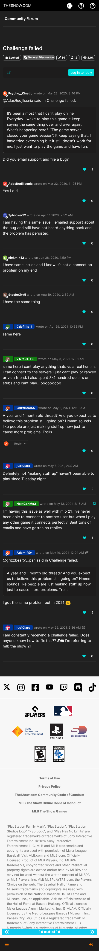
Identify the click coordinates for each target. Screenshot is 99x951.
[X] (6, 687)
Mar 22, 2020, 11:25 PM (65, 183)
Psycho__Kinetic (20, 93)
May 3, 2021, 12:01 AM (68, 359)
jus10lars (23, 466)
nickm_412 (16, 257)
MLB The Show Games (49, 811)
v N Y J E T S (26, 359)
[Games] (70, 5)
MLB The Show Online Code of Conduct (50, 803)
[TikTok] (92, 687)
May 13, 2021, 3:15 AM (70, 503)
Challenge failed (61, 100)
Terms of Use (49, 778)
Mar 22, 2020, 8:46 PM (64, 93)
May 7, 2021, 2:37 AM (63, 466)
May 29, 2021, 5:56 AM (64, 627)
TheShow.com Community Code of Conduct (49, 795)
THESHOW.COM (17, 5)
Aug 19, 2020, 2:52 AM (57, 294)
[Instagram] (21, 687)
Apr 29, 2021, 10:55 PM (66, 326)
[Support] (81, 5)
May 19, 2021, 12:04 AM (67, 552)
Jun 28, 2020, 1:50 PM (55, 257)
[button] (6, 944)
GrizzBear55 (26, 408)
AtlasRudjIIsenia (20, 183)
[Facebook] (35, 687)
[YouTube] (49, 687)
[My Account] (93, 5)
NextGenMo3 (26, 503)
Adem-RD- (24, 552)
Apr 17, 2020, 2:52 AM (57, 215)
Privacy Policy (49, 786)
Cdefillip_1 (24, 326)
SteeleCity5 (17, 294)
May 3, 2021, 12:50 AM (68, 408)
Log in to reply (81, 72)
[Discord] (78, 687)
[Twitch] (63, 687)
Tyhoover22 (17, 215)
